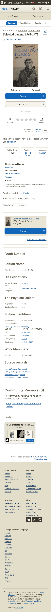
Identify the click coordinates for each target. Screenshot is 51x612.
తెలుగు (7, 572)
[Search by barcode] (40, 8)
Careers (8, 482)
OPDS (44, 457)
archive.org (13, 603)
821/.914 (25, 283)
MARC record (26, 372)
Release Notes (32, 515)
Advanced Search (33, 489)
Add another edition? (36, 239)
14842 (24, 339)
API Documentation (13, 506)
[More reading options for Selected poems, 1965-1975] (43, 104)
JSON (38, 457)
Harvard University (12, 375)
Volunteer (9, 476)
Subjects (30, 482)
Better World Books (13, 173)
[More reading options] (43, 96)
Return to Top (32, 492)
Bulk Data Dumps (12, 509)
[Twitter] (34, 519)
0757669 (19, 607)
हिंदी (6, 551)
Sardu (7, 569)
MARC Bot (37, 130)
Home (28, 473)
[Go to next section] (48, 23)
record (22, 375)
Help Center (31, 503)
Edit (45, 130)
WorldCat (9, 167)
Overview (12, 23)
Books (29, 476)
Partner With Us (11, 479)
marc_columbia (10, 377)
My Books (13, 16)
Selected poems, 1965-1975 (32, 30)
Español (8, 545)
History (38, 132)
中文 (6, 578)
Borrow (23, 96)
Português (9, 563)
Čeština (8, 536)
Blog (6, 486)
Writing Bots (10, 512)
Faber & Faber (27, 154)
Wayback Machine (33, 601)
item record (22, 369)
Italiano (8, 557)
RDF (33, 457)
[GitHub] (39, 519)
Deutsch (8, 539)
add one (11, 142)
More (9, 180)
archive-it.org (28, 603)
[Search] (34, 8)
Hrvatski (8, 554)
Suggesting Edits (33, 509)
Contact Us (31, 506)
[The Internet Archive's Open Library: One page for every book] (11, 9)
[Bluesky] (28, 519)
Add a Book (31, 512)
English (42, 153)
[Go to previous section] (3, 23)
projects (11, 601)
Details (38, 23)
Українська (9, 575)
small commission (19, 186)
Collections (31, 486)
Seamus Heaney (13, 39)
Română (8, 566)
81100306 (26, 332)
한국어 (7, 560)
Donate (30, 2)
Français (8, 548)
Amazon (8, 177)
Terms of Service (12, 489)
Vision (7, 473)
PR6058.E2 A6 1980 (29, 288)
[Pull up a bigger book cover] (25, 85)
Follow (30, 440)
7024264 (25, 335)
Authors (29, 479)
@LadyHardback (16, 440)
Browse (37, 16)
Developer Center (12, 503)
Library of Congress (12, 372)
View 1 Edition (25, 23)
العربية (7, 533)
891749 (24, 342)
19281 (30, 342)
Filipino (8, 581)
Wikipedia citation (41, 459)
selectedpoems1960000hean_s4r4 (18, 327)
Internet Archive (11, 369)
